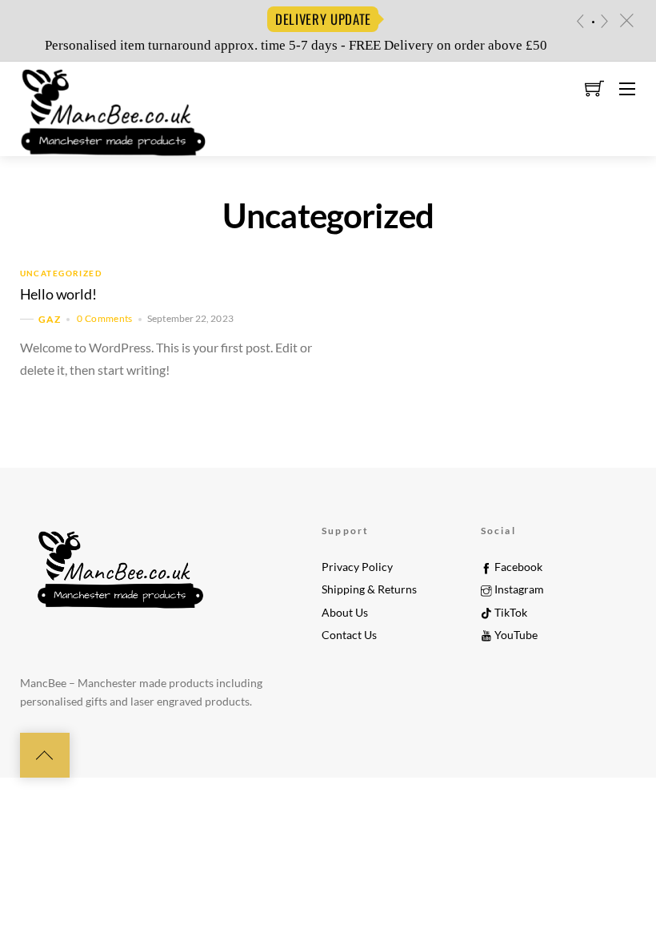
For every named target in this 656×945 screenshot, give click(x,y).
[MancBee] (113, 107)
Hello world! (58, 294)
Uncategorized (61, 273)
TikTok (509, 612)
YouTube (515, 635)
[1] (593, 22)
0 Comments (105, 318)
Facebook (517, 567)
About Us (345, 612)
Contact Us (349, 635)
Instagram (518, 589)
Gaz (49, 319)
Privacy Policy (357, 567)
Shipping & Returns (369, 589)
